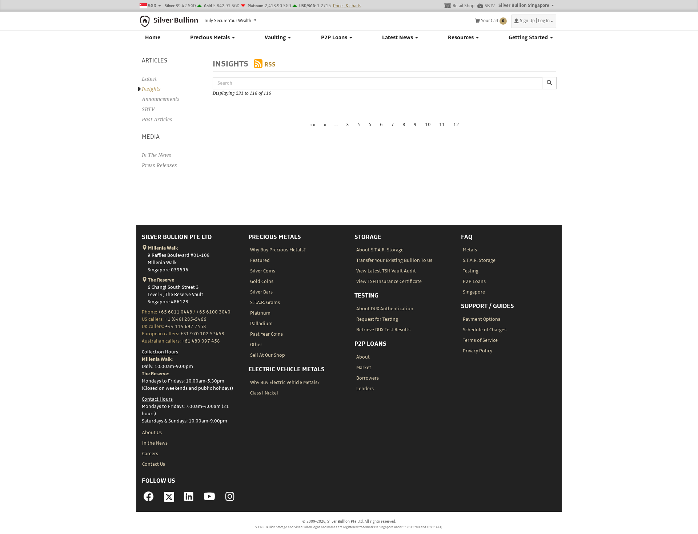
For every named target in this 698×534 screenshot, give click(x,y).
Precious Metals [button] (210, 38)
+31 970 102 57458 (202, 333)
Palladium (261, 323)
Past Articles (157, 119)
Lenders (365, 388)
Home (152, 38)
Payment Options (481, 319)
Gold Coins (261, 281)
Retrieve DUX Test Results (383, 329)
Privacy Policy (477, 350)
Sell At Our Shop (267, 355)
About (363, 357)
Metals (470, 249)
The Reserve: (155, 373)
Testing (470, 271)
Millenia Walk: (157, 359)
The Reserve (160, 280)
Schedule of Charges (484, 329)
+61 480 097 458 (201, 341)
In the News (155, 443)
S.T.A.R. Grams (265, 302)
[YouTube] (209, 498)
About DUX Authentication (384, 308)
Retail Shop (463, 6)
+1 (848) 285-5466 (185, 319)
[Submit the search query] (549, 83)
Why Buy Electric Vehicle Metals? (285, 382)
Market (363, 367)
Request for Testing (377, 319)
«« (312, 124)
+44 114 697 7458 (185, 326)
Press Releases (159, 165)
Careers (150, 453)
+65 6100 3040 (213, 312)
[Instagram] (229, 498)
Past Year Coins (266, 334)
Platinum (260, 313)
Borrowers (367, 378)
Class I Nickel (264, 393)
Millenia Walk (162, 248)
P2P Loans (474, 281)
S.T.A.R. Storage (479, 260)
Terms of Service (480, 340)
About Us (152, 432)
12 (456, 124)
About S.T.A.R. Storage (380, 249)
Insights (151, 89)
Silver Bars (261, 292)
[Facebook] (149, 498)
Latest (149, 79)
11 (442, 124)
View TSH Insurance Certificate (389, 281)
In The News (156, 155)
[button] (533, 21)
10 (428, 124)
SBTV (490, 6)
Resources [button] (461, 38)
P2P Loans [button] (335, 38)
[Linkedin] (188, 498)
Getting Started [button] (529, 38)
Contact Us (153, 464)
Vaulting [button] (276, 38)
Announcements (161, 99)
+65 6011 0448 (175, 312)
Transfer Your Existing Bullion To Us (394, 260)
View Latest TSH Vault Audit (386, 271)
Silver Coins (262, 271)
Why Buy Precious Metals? (278, 249)
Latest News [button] (398, 38)
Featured (260, 260)
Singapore (474, 292)
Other (256, 344)
